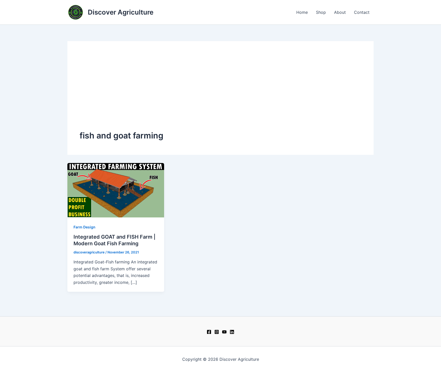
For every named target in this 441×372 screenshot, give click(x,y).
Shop (321, 12)
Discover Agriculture (120, 12)
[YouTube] (224, 332)
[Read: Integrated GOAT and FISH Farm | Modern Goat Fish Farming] (115, 189)
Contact (362, 12)
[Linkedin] (232, 332)
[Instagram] (216, 332)
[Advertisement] (220, 91)
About (340, 12)
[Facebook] (209, 332)
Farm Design (84, 227)
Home (302, 12)
